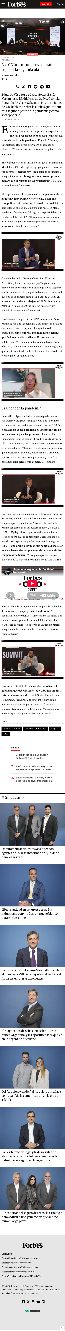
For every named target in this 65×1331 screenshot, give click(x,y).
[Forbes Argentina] (17, 4)
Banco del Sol (12, 728)
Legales (40, 1290)
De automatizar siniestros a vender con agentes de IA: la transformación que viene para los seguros (30, 853)
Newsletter (17, 1286)
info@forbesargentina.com (20, 1263)
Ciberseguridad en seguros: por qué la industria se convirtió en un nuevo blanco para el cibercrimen (30, 913)
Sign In (60, 4)
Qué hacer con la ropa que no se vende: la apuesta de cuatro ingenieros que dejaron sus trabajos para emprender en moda (34, 768)
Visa (6, 733)
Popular (15, 747)
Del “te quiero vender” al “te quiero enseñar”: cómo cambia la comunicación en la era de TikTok (31, 1095)
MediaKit (6, 1286)
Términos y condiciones (23, 1290)
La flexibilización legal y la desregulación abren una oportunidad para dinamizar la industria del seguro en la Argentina (29, 1156)
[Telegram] (42, 87)
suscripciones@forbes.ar (24, 1272)
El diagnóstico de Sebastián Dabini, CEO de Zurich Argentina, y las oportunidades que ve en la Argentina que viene (34, 756)
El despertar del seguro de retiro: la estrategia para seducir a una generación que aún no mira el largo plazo (32, 1217)
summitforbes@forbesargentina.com (24, 1267)
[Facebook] (29, 87)
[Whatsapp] (17, 87)
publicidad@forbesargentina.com (24, 1258)
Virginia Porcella (10, 75)
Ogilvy (54, 728)
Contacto (29, 1286)
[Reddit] (35, 87)
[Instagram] (33, 1302)
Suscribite (46, 4)
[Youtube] (38, 1302)
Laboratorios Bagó (35, 728)
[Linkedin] (48, 87)
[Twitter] (23, 87)
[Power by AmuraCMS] (32, 1311)
